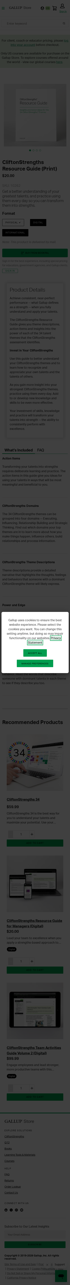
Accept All (35, 653)
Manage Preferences (35, 663)
